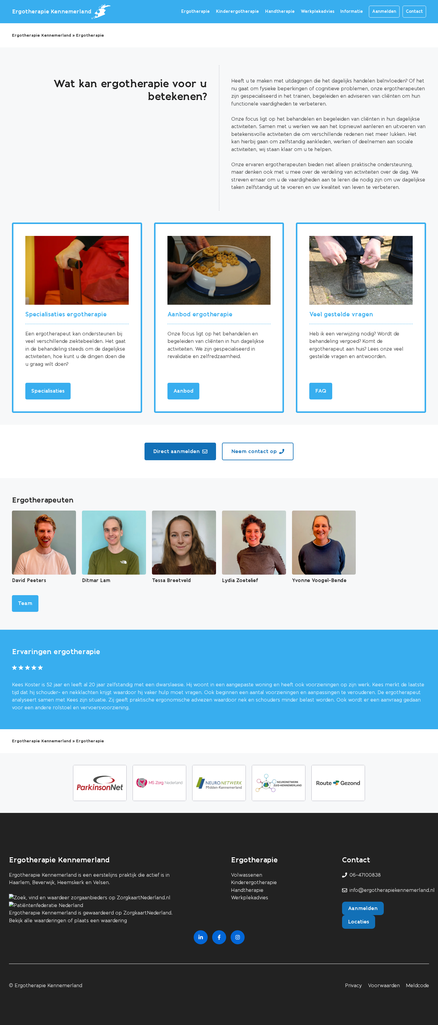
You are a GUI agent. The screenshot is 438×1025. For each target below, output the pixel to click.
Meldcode (417, 985)
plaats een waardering (100, 920)
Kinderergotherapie (237, 11)
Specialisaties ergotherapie (66, 314)
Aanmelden (384, 11)
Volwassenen (246, 875)
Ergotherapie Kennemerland (51, 11)
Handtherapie (280, 11)
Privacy (353, 985)
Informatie (351, 11)
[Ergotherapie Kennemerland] (101, 11)
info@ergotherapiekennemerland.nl (392, 890)
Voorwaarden (384, 985)
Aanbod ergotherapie (199, 314)
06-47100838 (365, 875)
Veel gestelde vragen (341, 314)
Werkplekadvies (317, 11)
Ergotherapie (195, 11)
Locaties (358, 922)
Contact (414, 11)
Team (25, 603)
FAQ (320, 391)
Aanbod (183, 391)
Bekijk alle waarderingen (37, 920)
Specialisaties (48, 391)
